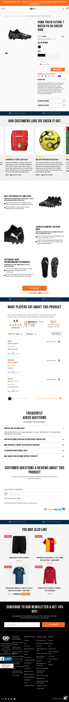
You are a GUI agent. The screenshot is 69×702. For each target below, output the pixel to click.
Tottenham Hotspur (29, 685)
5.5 (57, 58)
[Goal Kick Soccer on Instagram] (8, 699)
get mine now (34, 288)
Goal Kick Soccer (61, 698)
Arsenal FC (27, 646)
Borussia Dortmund (29, 648)
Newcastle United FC (29, 677)
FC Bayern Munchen (29, 660)
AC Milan (26, 640)
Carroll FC (39, 646)
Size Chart (51, 656)
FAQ (49, 646)
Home (5, 16)
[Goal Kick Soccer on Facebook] (5, 699)
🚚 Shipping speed (49, 684)
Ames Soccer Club (41, 640)
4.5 (41, 58)
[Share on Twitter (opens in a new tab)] (16, 353)
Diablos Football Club (41, 653)
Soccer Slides (15, 675)
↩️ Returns (38, 687)
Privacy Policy (52, 648)
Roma (25, 682)
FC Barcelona (27, 657)
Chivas (26, 654)
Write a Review (56, 333)
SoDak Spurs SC (40, 678)
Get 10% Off (53, 625)
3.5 (49, 55)
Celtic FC (26, 651)
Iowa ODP (38, 660)
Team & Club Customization (34, 113)
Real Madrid (27, 680)
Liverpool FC (27, 668)
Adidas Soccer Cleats (18, 656)
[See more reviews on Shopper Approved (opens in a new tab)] (19, 353)
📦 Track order (60, 684)
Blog (49, 661)
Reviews (50, 664)
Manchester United (29, 674)
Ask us (54, 39)
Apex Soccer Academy (42, 643)
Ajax (25, 643)
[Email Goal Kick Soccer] (2, 699)
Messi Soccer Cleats (17, 659)
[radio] (34, 321)
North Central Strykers (42, 668)
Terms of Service (52, 659)
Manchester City (28, 671)
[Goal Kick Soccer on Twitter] (14, 699)
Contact (50, 643)
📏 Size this (38, 684)
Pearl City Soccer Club (42, 675)
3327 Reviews (17, 328)
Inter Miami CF (28, 663)
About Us (50, 640)
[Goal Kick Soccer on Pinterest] (11, 699)
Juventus (26, 665)
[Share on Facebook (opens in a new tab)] (13, 353)
